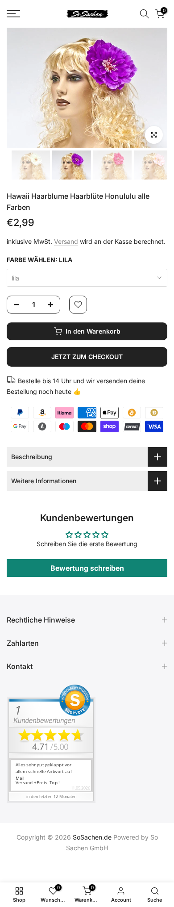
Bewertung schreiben (87, 568)
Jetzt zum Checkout (87, 356)
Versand (66, 241)
